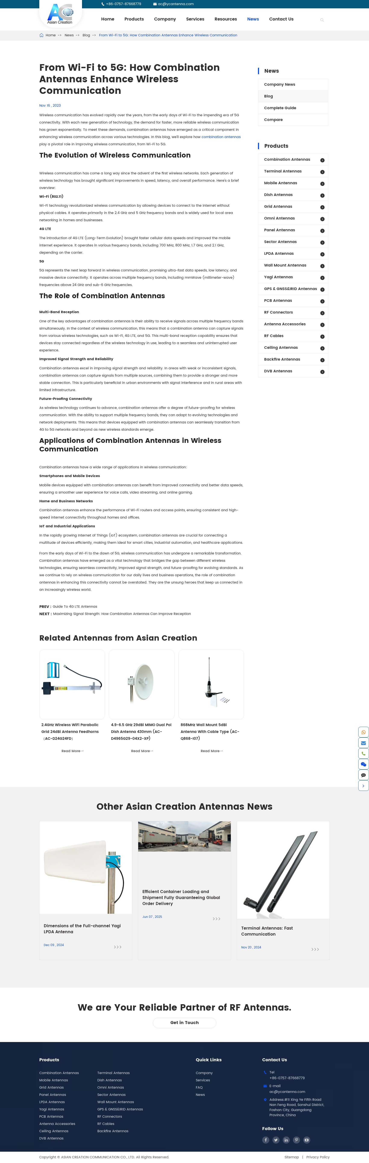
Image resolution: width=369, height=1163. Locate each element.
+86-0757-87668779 (123, 4)
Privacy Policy (318, 1157)
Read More (73, 751)
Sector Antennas (280, 242)
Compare (273, 120)
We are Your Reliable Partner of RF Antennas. (184, 1008)
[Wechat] (363, 764)
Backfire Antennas (282, 359)
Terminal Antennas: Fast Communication (267, 931)
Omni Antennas (279, 218)
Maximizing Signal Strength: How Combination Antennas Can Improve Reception (122, 614)
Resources (226, 19)
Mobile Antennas (280, 183)
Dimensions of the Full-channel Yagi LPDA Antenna (82, 929)
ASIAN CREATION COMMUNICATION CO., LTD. (98, 1157)
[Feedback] (363, 775)
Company (165, 19)
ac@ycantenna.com (176, 4)
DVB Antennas (278, 371)
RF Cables (274, 336)
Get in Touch (184, 1022)
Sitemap (292, 1157)
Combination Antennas (287, 159)
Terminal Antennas (283, 171)
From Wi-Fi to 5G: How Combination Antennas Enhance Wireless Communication (168, 35)
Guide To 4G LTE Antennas (75, 606)
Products (134, 19)
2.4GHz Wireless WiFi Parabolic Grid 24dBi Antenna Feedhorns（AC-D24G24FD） (70, 732)
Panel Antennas (279, 230)
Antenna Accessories (285, 324)
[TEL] (363, 753)
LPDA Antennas (279, 254)
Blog (86, 35)
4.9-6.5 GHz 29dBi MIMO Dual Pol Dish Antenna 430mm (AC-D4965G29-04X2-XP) (141, 732)
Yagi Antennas (278, 277)
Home (107, 19)
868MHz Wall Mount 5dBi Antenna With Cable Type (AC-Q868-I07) (210, 732)
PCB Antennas (278, 301)
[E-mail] (363, 743)
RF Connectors (278, 312)
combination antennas (221, 137)
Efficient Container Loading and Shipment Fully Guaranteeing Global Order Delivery (181, 898)
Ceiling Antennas (281, 348)
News (253, 19)
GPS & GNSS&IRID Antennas (290, 289)
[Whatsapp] (363, 732)
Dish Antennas (278, 195)
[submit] (322, 20)
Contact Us (281, 19)
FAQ (199, 1087)
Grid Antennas (278, 206)
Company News (279, 84)
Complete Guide (280, 108)
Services (195, 19)
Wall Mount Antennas (285, 265)
